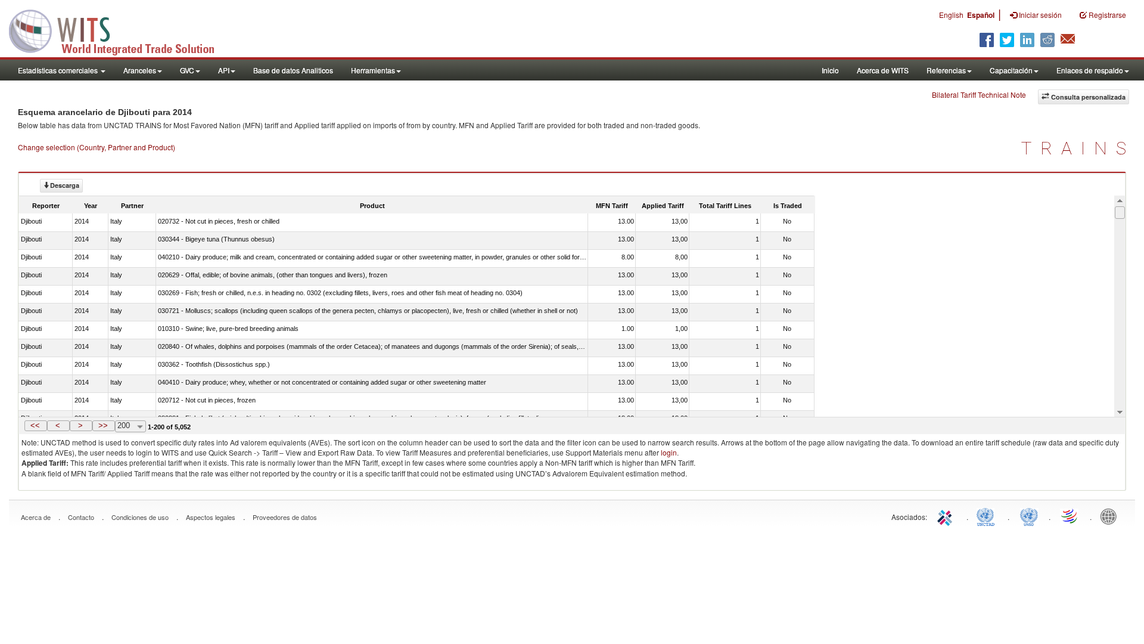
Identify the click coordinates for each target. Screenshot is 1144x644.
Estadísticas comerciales (59, 70)
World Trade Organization (1070, 516)
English (951, 15)
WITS (119, 30)
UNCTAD (988, 516)
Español (980, 15)
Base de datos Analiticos (293, 70)
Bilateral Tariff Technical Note (979, 94)
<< (35, 425)
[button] (35, 425)
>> (103, 425)
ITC (947, 516)
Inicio (830, 70)
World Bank (1111, 516)
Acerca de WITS (883, 70)
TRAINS (1078, 148)
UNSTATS (1029, 516)
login (669, 452)
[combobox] (130, 426)
